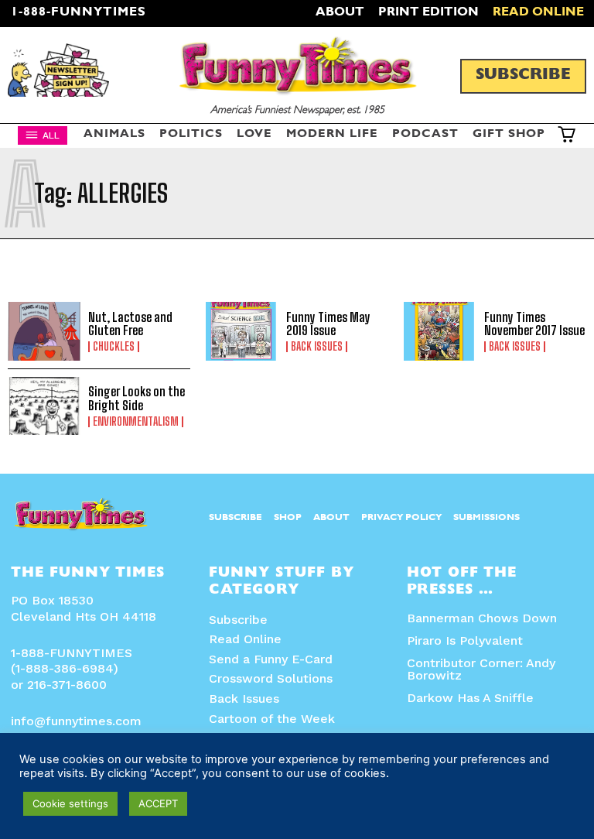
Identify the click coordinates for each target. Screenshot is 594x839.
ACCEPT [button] (158, 803)
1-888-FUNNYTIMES (78, 13)
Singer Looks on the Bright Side (136, 398)
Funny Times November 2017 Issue (534, 324)
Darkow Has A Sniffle (470, 697)
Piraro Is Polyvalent (465, 640)
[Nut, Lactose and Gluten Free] (44, 331)
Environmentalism (136, 421)
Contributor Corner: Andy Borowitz (481, 669)
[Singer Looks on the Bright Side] (44, 406)
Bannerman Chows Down (482, 618)
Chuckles (114, 346)
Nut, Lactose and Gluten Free (130, 324)
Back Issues (515, 346)
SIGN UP (297, 626)
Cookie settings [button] (70, 803)
